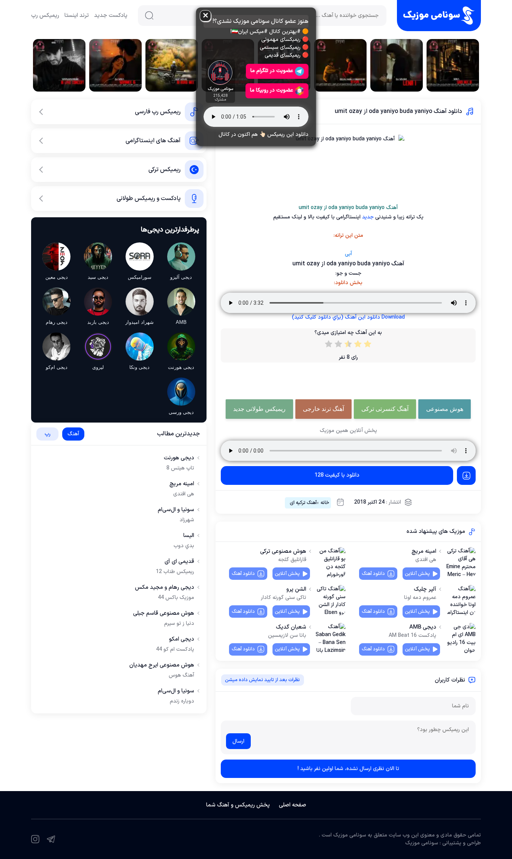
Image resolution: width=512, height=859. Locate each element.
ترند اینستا (76, 15)
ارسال (238, 741)
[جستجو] (149, 15)
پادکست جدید (110, 15)
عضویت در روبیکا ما (271, 90)
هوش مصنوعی (444, 409)
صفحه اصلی (292, 805)
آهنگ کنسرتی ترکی (385, 409)
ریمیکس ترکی (164, 169)
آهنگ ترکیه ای (303, 503)
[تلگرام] (51, 839)
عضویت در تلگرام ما (271, 71)
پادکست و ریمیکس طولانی (149, 198)
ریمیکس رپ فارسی (158, 111)
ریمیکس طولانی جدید (259, 409)
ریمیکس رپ (45, 15)
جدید (367, 217)
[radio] (367, 345)
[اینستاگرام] (35, 839)
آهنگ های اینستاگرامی (153, 140)
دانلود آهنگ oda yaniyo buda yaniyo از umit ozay (398, 111)
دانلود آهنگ (373, 574)
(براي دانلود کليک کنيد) (348, 317)
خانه (324, 503)
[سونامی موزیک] (439, 15)
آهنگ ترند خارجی (323, 409)
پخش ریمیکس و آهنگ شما (238, 805)
